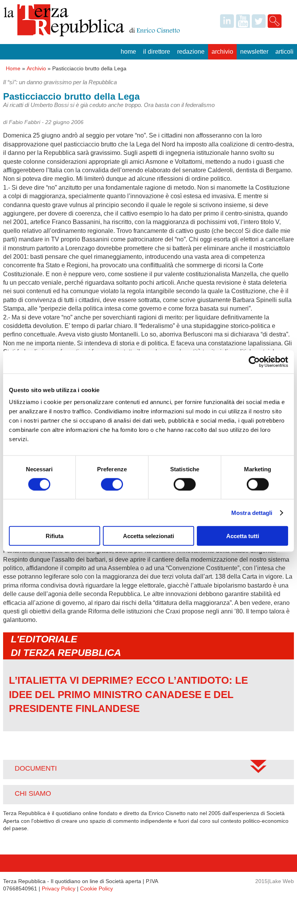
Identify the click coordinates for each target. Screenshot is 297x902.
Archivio (222, 51)
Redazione (191, 51)
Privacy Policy (58, 888)
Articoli (284, 51)
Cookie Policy (96, 888)
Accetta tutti (242, 536)
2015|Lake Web (274, 881)
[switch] (112, 484)
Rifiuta (54, 536)
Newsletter (254, 51)
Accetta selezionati (148, 536)
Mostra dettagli (252, 512)
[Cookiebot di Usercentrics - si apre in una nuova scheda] (254, 361)
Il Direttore (156, 51)
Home (128, 51)
